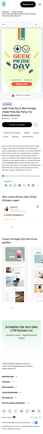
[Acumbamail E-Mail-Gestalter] (24, 185)
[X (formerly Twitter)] (16, 411)
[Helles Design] (36, 24)
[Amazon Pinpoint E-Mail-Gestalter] (29, 185)
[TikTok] (27, 411)
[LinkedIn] (10, 411)
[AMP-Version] (7, 24)
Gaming (36, 133)
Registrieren (28, 4)
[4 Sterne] (8, 118)
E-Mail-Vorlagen (17, 12)
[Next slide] (12, 227)
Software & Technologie (12, 133)
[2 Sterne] (4, 118)
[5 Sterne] (9, 118)
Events (6, 137)
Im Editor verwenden (17, 125)
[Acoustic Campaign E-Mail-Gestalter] (6, 185)
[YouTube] (33, 411)
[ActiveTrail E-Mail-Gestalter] (20, 185)
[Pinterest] (39, 411)
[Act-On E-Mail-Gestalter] (11, 185)
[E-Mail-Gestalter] (4, 4)
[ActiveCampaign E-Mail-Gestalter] (15, 185)
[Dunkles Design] (39, 24)
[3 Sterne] (6, 118)
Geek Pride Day (27, 137)
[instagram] (22, 411)
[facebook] (4, 411)
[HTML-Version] (3, 24)
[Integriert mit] (38, 185)
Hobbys (27, 133)
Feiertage (15, 137)
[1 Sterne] (3, 118)
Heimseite (5, 12)
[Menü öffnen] (40, 4)
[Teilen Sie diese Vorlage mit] (35, 124)
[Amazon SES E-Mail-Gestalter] (33, 185)
